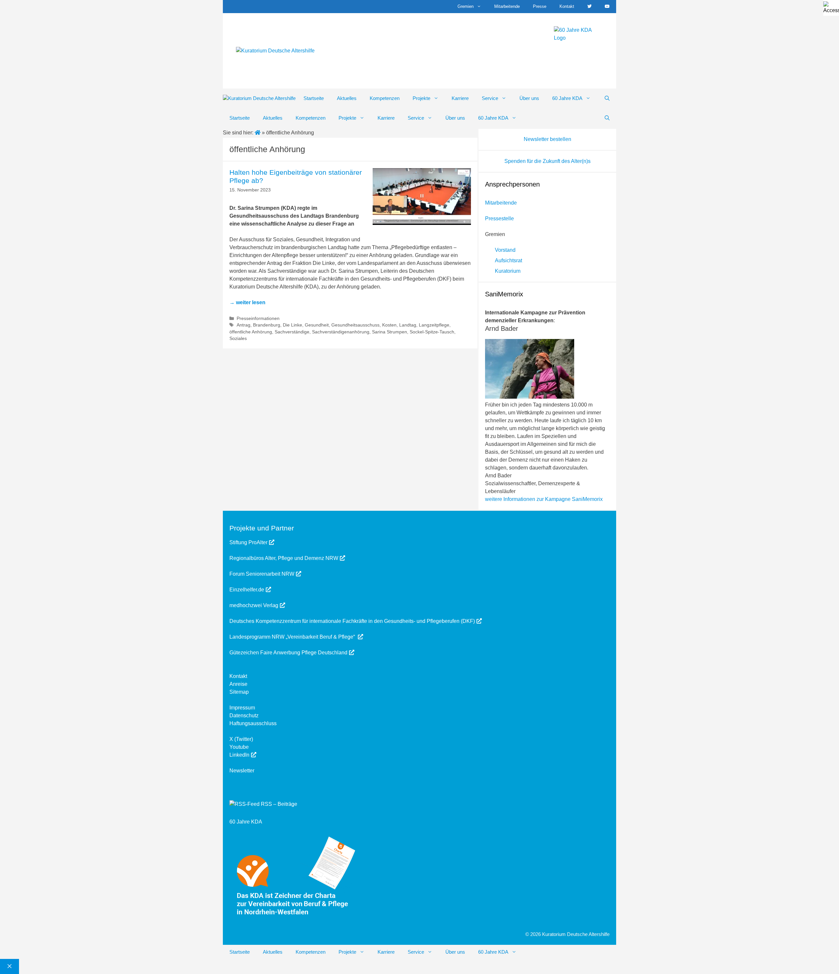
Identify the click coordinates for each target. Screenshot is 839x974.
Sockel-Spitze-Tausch (432, 331)
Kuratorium (507, 271)
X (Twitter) (241, 739)
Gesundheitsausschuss (355, 325)
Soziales (238, 338)
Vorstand (505, 250)
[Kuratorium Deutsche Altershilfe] (259, 98)
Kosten (389, 325)
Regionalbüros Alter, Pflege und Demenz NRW (283, 558)
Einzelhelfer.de (246, 589)
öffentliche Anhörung (250, 331)
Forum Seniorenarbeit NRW (261, 574)
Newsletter (241, 770)
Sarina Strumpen (389, 331)
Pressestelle (499, 218)
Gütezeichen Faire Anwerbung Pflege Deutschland (288, 652)
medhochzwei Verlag (253, 605)
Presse (539, 6)
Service (490, 98)
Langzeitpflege (434, 325)
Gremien (466, 6)
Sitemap (239, 692)
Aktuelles (347, 98)
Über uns (529, 98)
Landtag (407, 325)
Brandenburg (266, 325)
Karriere (460, 98)
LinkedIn (239, 755)
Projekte (421, 98)
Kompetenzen (385, 98)
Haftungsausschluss (253, 723)
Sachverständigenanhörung (340, 331)
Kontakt (566, 6)
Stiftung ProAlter (248, 542)
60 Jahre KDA (567, 98)
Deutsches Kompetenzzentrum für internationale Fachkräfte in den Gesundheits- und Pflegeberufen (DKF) (352, 621)
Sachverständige (292, 331)
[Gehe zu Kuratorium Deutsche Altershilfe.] (258, 132)
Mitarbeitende (507, 6)
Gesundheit (317, 325)
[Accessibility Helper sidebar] (831, 8)
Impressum (242, 707)
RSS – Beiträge (278, 804)
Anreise (238, 684)
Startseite (313, 98)
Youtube (239, 747)
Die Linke (292, 325)
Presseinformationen (258, 318)
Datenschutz (244, 715)
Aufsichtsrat (508, 260)
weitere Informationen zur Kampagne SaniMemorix (544, 499)
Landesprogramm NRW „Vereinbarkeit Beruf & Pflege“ (292, 637)
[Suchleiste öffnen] (607, 98)
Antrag (243, 325)
